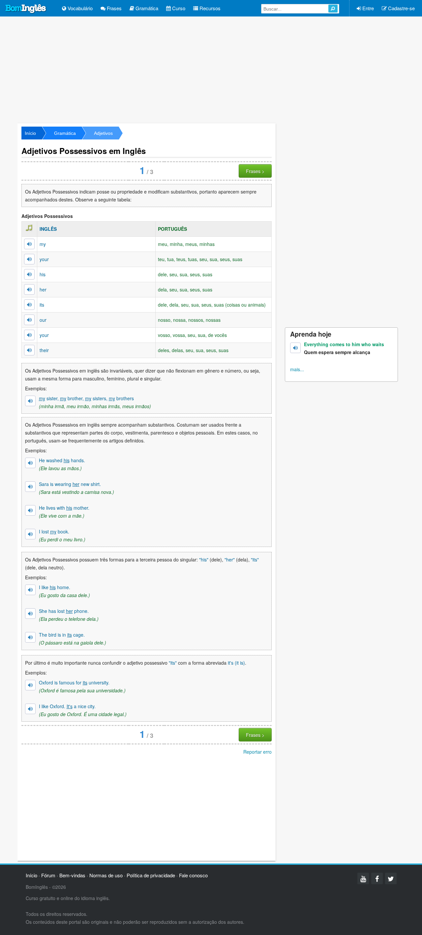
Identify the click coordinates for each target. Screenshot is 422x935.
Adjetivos (103, 133)
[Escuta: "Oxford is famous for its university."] (30, 685)
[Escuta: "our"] (29, 320)
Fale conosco (193, 875)
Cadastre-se (401, 8)
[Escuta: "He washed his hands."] (30, 463)
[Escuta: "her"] (29, 289)
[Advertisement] (211, 69)
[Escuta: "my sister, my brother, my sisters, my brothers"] (30, 401)
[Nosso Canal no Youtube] (363, 878)
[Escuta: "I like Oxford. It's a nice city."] (30, 709)
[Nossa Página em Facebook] (377, 878)
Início (30, 133)
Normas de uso (106, 875)
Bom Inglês (26, 9)
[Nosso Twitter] (391, 878)
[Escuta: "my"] (29, 244)
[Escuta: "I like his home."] (30, 590)
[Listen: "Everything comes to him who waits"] (295, 348)
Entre (367, 8)
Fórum (48, 875)
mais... (297, 369)
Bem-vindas (72, 875)
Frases (114, 8)
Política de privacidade (151, 875)
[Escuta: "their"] (29, 350)
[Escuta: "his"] (29, 274)
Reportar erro (257, 751)
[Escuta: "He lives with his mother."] (30, 510)
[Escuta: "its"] (29, 304)
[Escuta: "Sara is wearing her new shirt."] (30, 486)
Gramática (146, 8)
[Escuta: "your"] (29, 259)
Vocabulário (79, 8)
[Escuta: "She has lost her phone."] (30, 613)
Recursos (209, 8)
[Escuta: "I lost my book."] (30, 534)
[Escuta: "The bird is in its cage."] (30, 637)
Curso (178, 8)
